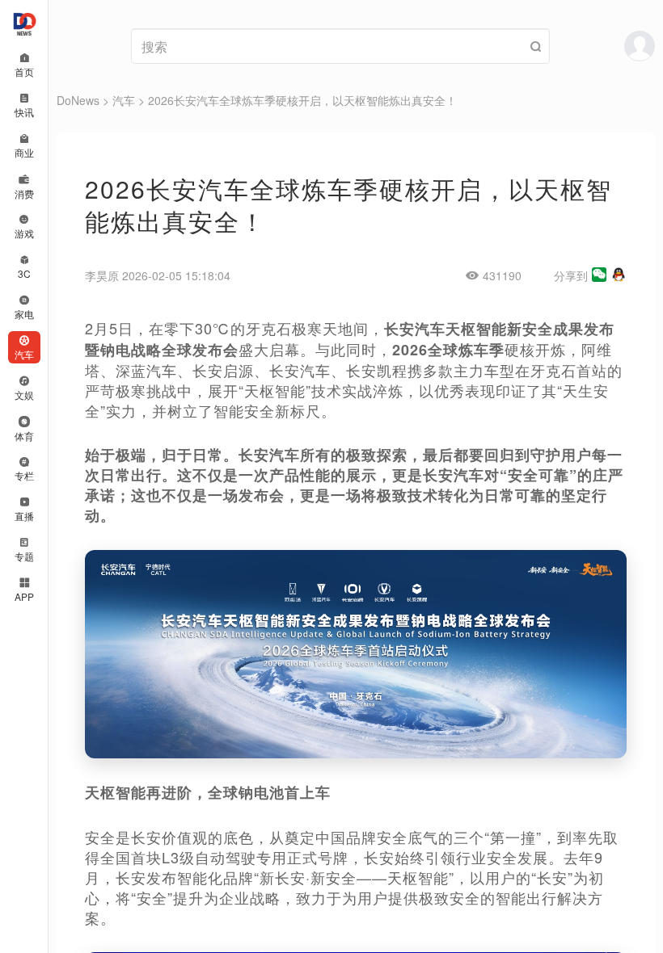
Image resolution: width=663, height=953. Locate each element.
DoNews (78, 100)
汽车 (123, 100)
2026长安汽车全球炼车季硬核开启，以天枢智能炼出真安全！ (302, 100)
